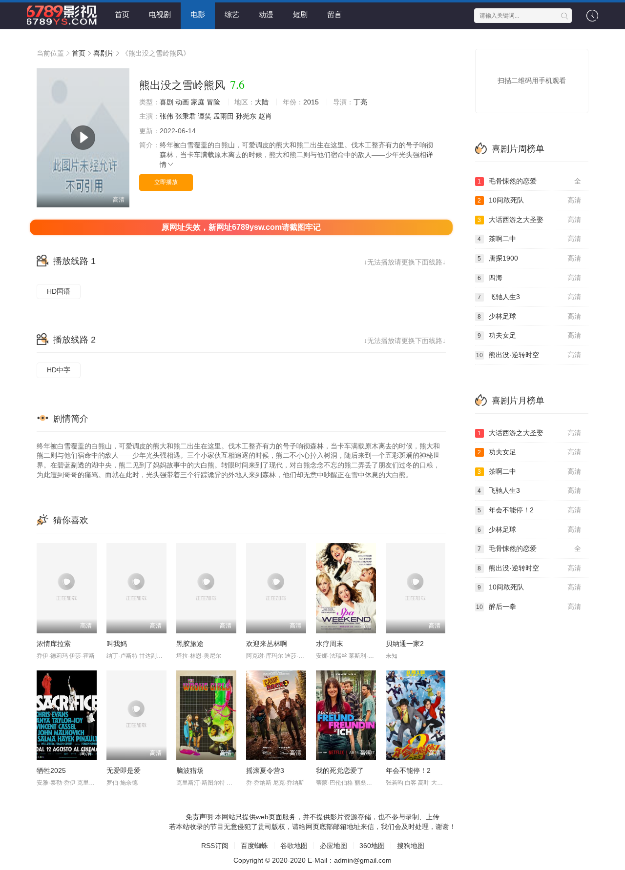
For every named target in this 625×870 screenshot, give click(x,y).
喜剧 (166, 102)
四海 (529, 278)
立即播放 (166, 182)
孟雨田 (223, 116)
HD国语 (58, 291)
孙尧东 (246, 116)
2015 (311, 102)
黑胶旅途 (190, 643)
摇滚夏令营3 (265, 770)
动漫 (266, 14)
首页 (122, 14)
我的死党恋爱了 (340, 770)
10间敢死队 (529, 200)
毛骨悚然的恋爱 (529, 181)
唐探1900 (529, 258)
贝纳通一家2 (405, 643)
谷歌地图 (294, 846)
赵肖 (265, 116)
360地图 (372, 846)
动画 (182, 102)
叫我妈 (116, 643)
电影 (197, 14)
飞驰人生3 (529, 297)
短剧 (300, 14)
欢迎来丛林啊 (266, 643)
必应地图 (333, 846)
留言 (334, 14)
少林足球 (529, 316)
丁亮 (360, 102)
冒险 (213, 102)
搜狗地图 (410, 846)
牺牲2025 (51, 770)
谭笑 (204, 116)
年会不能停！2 (408, 770)
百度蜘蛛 (254, 846)
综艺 (232, 14)
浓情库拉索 (54, 643)
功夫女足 (529, 335)
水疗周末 (329, 643)
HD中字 (58, 370)
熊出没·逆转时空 (529, 355)
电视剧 (160, 14)
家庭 (198, 102)
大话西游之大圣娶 (529, 219)
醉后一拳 (529, 606)
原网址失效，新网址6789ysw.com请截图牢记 (241, 227)
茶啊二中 (529, 239)
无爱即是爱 (123, 770)
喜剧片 (103, 53)
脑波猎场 (190, 770)
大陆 (262, 102)
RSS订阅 (215, 846)
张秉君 (185, 116)
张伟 (166, 116)
